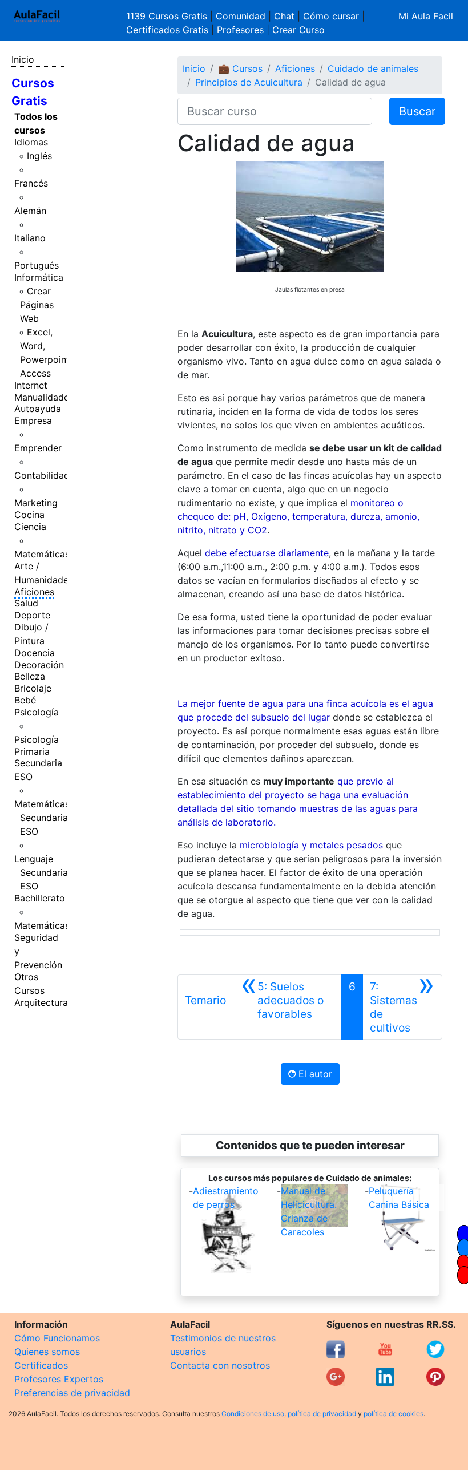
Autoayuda (37, 408)
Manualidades (44, 397)
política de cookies (393, 1413)
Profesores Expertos (58, 1379)
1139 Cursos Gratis (168, 16)
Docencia (34, 652)
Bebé (25, 700)
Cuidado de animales (373, 68)
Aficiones (34, 591)
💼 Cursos (240, 68)
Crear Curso (298, 29)
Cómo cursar (331, 16)
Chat (284, 16)
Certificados (41, 1365)
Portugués (36, 265)
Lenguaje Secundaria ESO (41, 872)
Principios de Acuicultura (248, 82)
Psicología (36, 712)
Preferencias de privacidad (72, 1392)
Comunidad (240, 16)
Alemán (30, 210)
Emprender (38, 448)
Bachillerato (39, 898)
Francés (31, 183)
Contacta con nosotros (220, 1365)
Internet (30, 385)
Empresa (33, 420)
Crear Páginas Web (37, 304)
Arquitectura (41, 1002)
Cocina (29, 514)
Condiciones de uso (252, 1413)
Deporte (32, 615)
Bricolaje (32, 688)
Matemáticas (42, 554)
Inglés (39, 155)
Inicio (22, 59)
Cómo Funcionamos (57, 1338)
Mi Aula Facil (425, 16)
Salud (26, 603)
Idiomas (31, 142)
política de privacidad (322, 1413)
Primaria (32, 751)
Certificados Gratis (167, 29)
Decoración (39, 664)
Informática (38, 277)
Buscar (417, 111)
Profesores (240, 29)
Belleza (29, 676)
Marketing (36, 502)
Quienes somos (47, 1351)
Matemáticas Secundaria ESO (42, 817)
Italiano (30, 238)
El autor (314, 1073)
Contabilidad (42, 475)
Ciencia (30, 526)
